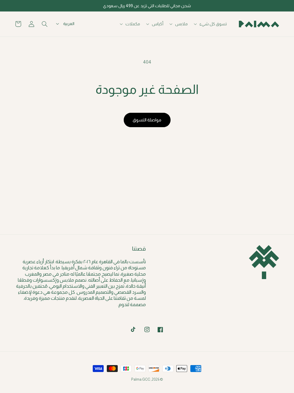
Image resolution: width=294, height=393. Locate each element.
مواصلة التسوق (147, 119)
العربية (68, 23)
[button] (211, 24)
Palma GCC (140, 379)
